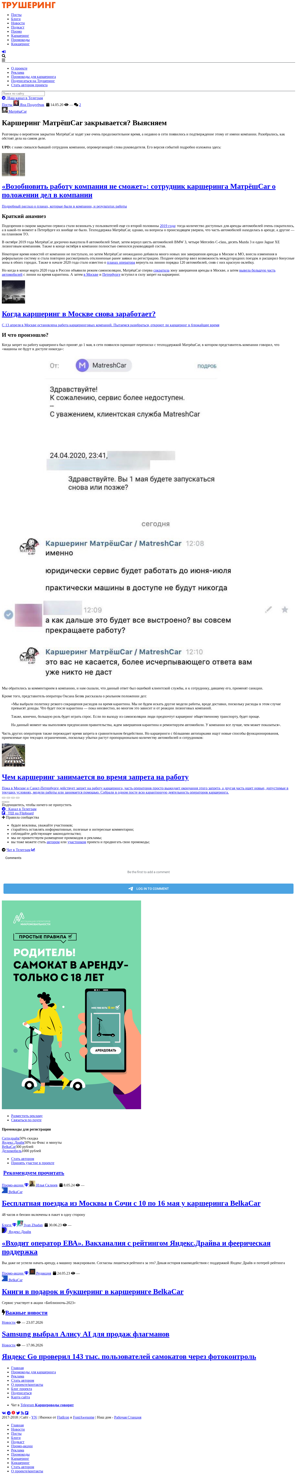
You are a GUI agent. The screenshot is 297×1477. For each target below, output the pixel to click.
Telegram (47, 1405)
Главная (17, 1368)
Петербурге (111, 274)
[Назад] (4, 802)
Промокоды (20, 40)
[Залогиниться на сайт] (4, 52)
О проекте (19, 68)
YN (34, 1417)
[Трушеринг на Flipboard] (26, 1413)
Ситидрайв (10, 1138)
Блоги (16, 19)
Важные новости (26, 1313)
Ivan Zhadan (33, 1225)
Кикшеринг (20, 44)
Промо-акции (13, 1185)
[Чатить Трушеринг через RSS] (22, 1413)
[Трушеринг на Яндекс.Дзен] (13, 1413)
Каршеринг (20, 36)
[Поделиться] (8, 797)
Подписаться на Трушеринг (33, 81)
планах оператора (121, 262)
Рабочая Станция (127, 1417)
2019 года (167, 226)
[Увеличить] (17, 797)
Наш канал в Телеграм (24, 98)
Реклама (17, 72)
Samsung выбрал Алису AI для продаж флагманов (85, 1334)
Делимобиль (12, 1151)
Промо (16, 31)
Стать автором (22, 1159)
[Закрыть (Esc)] (4, 797)
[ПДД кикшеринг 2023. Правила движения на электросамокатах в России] (148, 1005)
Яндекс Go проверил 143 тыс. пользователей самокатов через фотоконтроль (129, 1356)
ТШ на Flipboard (19, 813)
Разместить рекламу (27, 1116)
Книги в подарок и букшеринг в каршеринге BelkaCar (93, 1291)
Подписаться (21, 1393)
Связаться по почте (26, 1120)
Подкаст (17, 27)
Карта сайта (20, 1397)
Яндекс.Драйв (13, 1142)
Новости (18, 23)
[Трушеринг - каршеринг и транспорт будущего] (29, 7)
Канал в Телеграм (21, 809)
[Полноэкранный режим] (13, 797)
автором (53, 842)
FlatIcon (63, 1417)
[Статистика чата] (33, 850)
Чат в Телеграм (18, 850)
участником (77, 842)
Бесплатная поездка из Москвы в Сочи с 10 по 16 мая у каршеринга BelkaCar (131, 1203)
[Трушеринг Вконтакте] (4, 1413)
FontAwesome (83, 1417)
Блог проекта (21, 1389)
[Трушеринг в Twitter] (18, 1413)
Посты (16, 15)
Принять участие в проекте (32, 1163)
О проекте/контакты (27, 1385)
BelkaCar (9, 1147)
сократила (161, 270)
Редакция (43, 1273)
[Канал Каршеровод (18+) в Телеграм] (9, 1413)
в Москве (91, 274)
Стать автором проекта (29, 85)
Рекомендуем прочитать (33, 1173)
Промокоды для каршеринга (33, 77)
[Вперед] (7, 802)
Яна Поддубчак (31, 105)
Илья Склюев (46, 1185)
